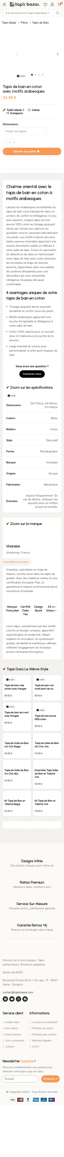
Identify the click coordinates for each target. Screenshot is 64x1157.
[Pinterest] (5, 999)
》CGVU (34, 1046)
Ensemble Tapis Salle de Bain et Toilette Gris (46, 773)
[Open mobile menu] (4, 4)
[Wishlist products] (45, 4)
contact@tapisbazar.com (18, 992)
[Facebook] (25, 999)
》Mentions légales (40, 1040)
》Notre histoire (12, 1034)
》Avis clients (10, 1028)
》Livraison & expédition (44, 1022)
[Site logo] (25, 4)
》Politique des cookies (43, 1034)
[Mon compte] (52, 4)
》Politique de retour (41, 1028)
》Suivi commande (13, 1040)
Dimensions (10, 124)
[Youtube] (12, 999)
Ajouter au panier (32, 151)
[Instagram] (18, 999)
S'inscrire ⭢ (50, 1079)
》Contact (8, 1046)
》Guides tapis (11, 1022)
